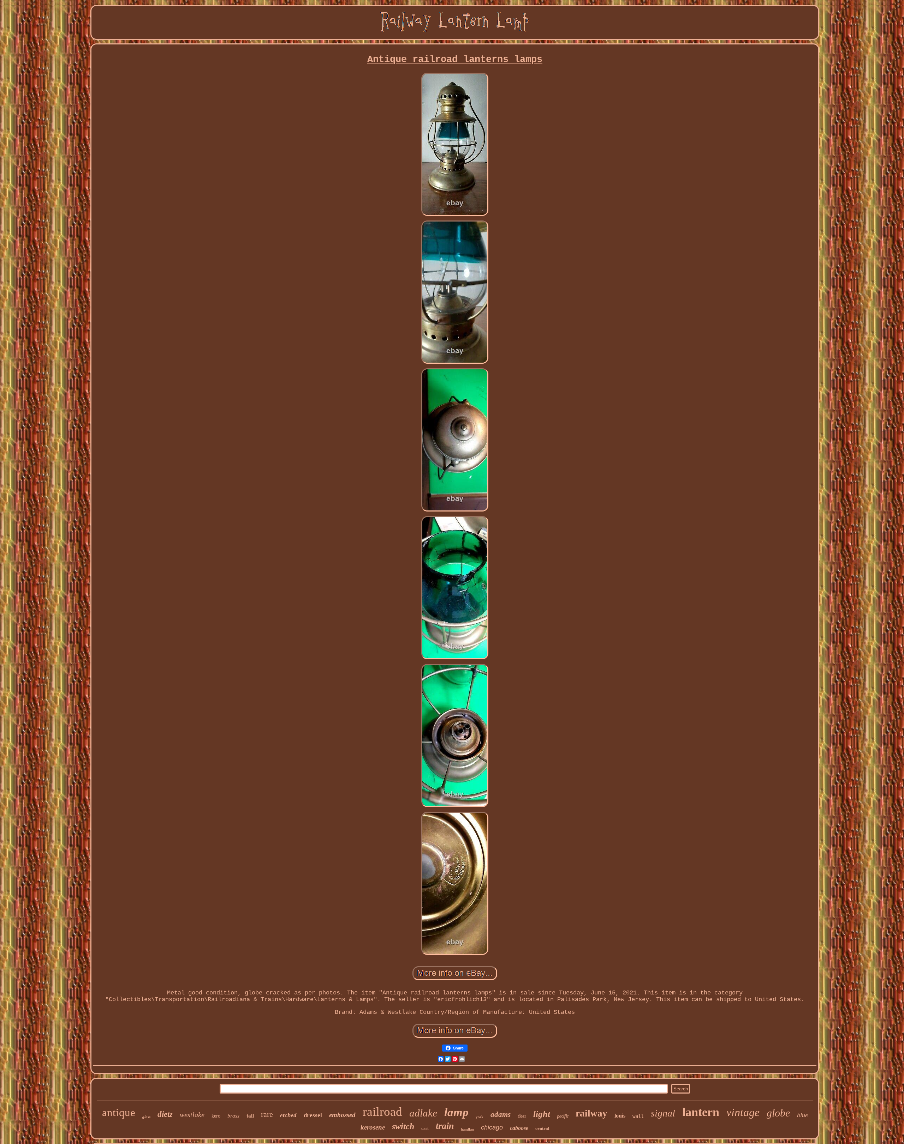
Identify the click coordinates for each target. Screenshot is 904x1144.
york (479, 1117)
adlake (423, 1113)
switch (403, 1126)
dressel (313, 1115)
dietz (165, 1114)
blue (802, 1115)
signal (663, 1113)
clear (522, 1116)
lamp (456, 1112)
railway (591, 1113)
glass (146, 1117)
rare (267, 1114)
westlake (192, 1115)
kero (216, 1116)
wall (638, 1116)
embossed (342, 1115)
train (445, 1126)
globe (778, 1113)
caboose (519, 1128)
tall (250, 1116)
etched (288, 1115)
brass (233, 1116)
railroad (382, 1112)
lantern (700, 1112)
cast (425, 1128)
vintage (743, 1112)
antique (118, 1112)
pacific (563, 1116)
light (541, 1114)
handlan (467, 1129)
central (542, 1128)
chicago (492, 1127)
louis (619, 1116)
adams (500, 1114)
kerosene (373, 1127)
